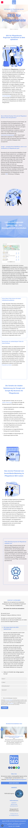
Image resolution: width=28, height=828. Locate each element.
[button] (2, 2)
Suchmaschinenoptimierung (7, 135)
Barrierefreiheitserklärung (14, 824)
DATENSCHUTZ (14, 806)
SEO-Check (4, 823)
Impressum (15, 823)
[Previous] (1, 737)
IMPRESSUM (14, 804)
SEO (6, 174)
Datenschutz (22, 823)
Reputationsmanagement (20, 779)
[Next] (26, 737)
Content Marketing (6, 95)
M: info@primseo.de (14, 815)
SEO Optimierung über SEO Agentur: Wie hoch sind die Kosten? (14, 737)
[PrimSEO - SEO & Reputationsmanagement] (14, 2)
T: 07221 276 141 (14, 813)
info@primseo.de (10, 703)
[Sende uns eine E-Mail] (14, 768)
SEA (10, 779)
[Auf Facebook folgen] (9, 768)
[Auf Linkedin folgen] (19, 768)
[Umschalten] (2, 627)
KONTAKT (14, 802)
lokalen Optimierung (7, 402)
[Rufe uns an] (16, 768)
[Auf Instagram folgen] (12, 768)
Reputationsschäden (7, 365)
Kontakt (10, 823)
